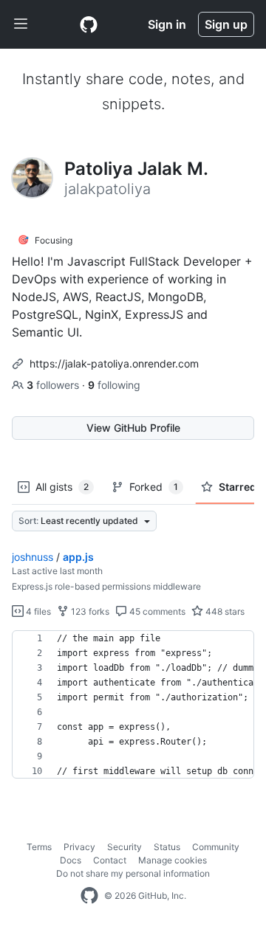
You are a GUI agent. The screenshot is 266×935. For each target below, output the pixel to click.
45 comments (156, 611)
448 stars (224, 611)
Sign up (226, 24)
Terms (39, 846)
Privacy (79, 846)
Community (215, 846)
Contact (109, 860)
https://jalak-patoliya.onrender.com (114, 363)
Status (167, 846)
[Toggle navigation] (21, 24)
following (114, 385)
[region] (133, 705)
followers (54, 385)
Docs (70, 860)
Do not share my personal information (133, 873)
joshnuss (32, 557)
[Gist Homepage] (89, 24)
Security (124, 846)
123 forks (89, 611)
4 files (37, 611)
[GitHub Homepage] (89, 895)
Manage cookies (172, 860)
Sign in (167, 24)
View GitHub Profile (133, 427)
